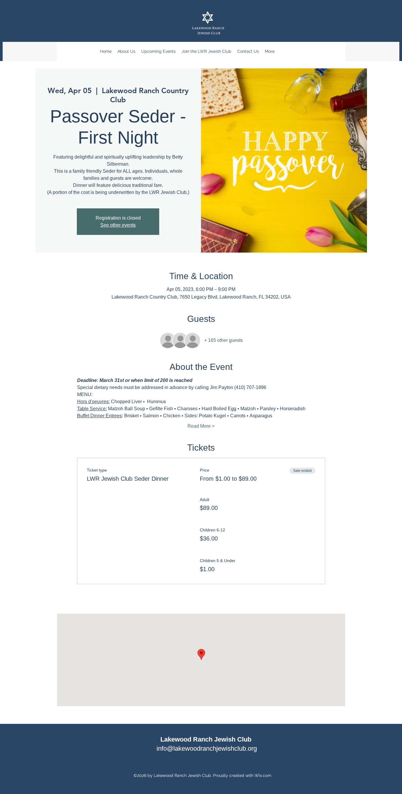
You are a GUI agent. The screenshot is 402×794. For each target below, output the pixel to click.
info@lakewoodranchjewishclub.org (207, 748)
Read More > (201, 426)
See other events (118, 225)
